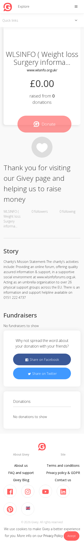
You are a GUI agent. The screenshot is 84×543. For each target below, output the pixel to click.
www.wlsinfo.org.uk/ (42, 70)
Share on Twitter (44, 373)
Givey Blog (21, 480)
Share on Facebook (44, 359)
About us (21, 465)
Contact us (63, 480)
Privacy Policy (53, 535)
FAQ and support (21, 472)
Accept (71, 536)
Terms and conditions (63, 465)
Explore (23, 6)
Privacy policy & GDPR (63, 472)
